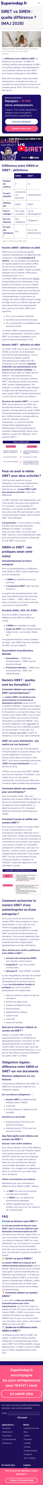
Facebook (28, 1439)
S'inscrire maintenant (21, 122)
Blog (25, 1432)
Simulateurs (7, 1443)
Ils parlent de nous (31, 1428)
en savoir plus (21, 1393)
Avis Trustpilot (30, 1458)
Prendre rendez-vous (21, 128)
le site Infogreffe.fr (20, 927)
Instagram (28, 1454)
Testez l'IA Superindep (22, 1480)
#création (5, 54)
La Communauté (9, 1439)
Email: (4, 1413)
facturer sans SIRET (18, 733)
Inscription (6, 1428)
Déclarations (7, 1432)
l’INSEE (36, 278)
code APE (31, 724)
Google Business (30, 1450)
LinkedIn (27, 1443)
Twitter (27, 1436)
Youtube (27, 1447)
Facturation (7, 1436)
